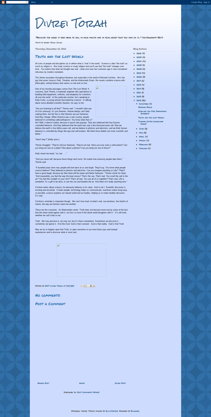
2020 (140, 76)
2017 (139, 88)
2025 (139, 57)
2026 (139, 53)
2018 (139, 84)
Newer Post (43, 383)
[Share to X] (88, 286)
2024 (139, 61)
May (141, 132)
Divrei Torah (71, 23)
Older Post (120, 383)
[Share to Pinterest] (94, 286)
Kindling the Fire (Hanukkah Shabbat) (152, 112)
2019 (139, 80)
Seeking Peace (145, 107)
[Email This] (82, 286)
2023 (139, 65)
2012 (139, 100)
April (142, 136)
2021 (139, 73)
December (144, 103)
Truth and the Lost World (151, 117)
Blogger (135, 411)
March (142, 140)
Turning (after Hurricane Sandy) (150, 122)
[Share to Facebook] (91, 286)
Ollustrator (112, 411)
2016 (139, 92)
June (142, 128)
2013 (139, 96)
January (143, 148)
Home (82, 383)
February (143, 144)
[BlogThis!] (85, 286)
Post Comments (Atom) (88, 392)
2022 (139, 69)
